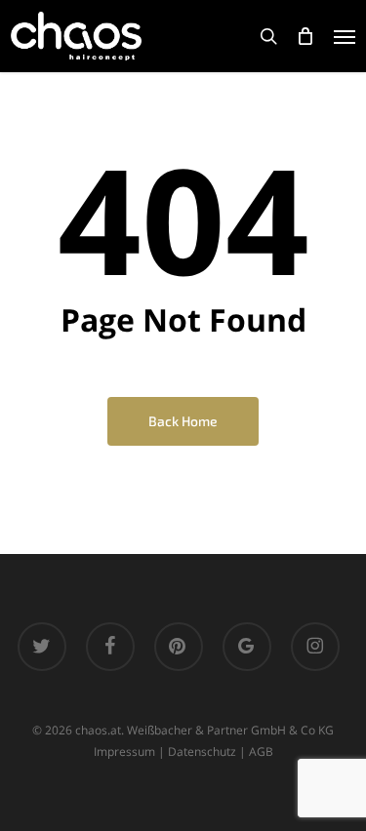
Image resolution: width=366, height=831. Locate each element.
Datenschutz (202, 751)
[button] (344, 36)
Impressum (124, 751)
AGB (261, 751)
